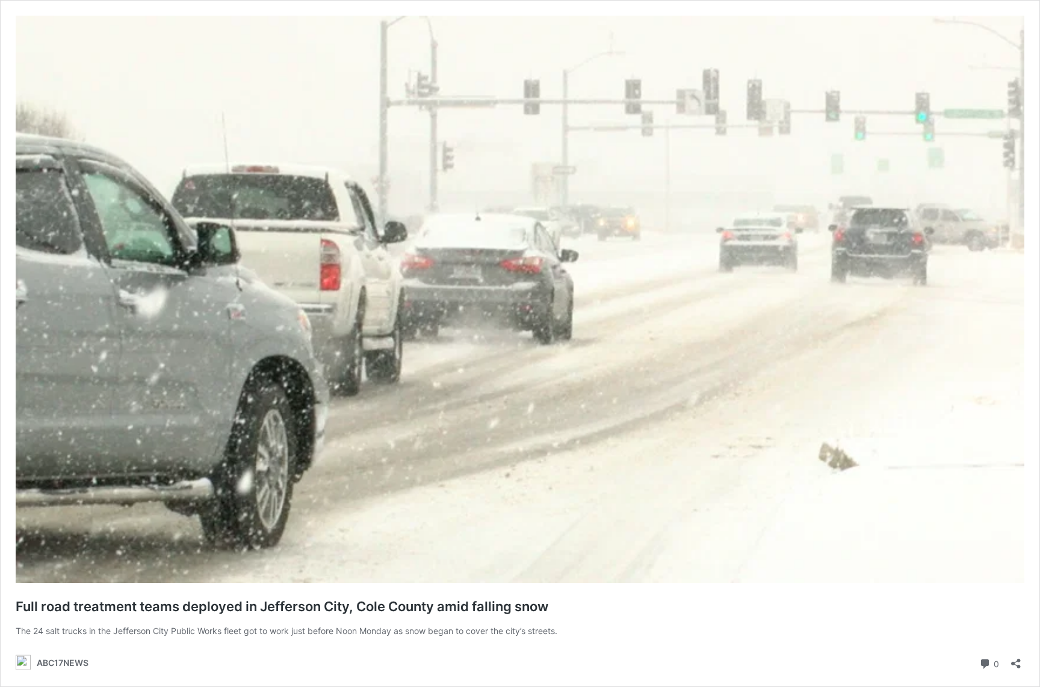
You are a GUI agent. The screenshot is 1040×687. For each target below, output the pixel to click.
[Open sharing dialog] (1016, 659)
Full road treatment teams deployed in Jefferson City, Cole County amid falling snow (282, 606)
